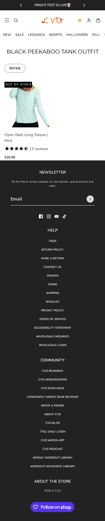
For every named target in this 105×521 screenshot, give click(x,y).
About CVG (52, 414)
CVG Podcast (53, 449)
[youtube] (56, 216)
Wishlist (52, 302)
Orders (53, 276)
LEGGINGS (36, 34)
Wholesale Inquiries (52, 336)
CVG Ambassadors (52, 380)
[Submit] (90, 199)
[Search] (16, 20)
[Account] (89, 20)
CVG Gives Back (52, 388)
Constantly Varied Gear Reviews (52, 397)
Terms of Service (52, 319)
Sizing (52, 284)
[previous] (21, 5)
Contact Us (52, 267)
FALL (96, 34)
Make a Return (52, 258)
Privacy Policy (52, 310)
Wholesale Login (52, 345)
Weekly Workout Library (53, 458)
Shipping (52, 293)
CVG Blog (52, 423)
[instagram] (49, 216)
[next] (84, 5)
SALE (19, 34)
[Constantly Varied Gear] (52, 20)
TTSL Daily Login (52, 432)
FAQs (52, 241)
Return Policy (52, 250)
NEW (7, 34)
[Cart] (98, 20)
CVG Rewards (52, 371)
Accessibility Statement (52, 328)
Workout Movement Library (52, 466)
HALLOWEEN (77, 34)
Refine (15, 68)
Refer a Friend (52, 406)
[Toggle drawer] (6, 20)
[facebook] (41, 216)
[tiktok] (64, 216)
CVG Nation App (52, 440)
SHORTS (55, 34)
